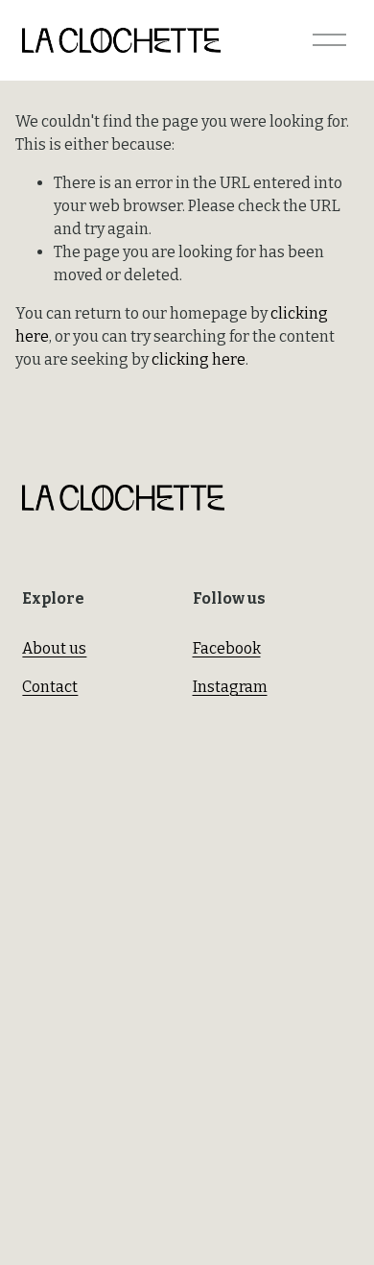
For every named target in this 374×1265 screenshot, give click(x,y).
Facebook (227, 648)
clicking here (198, 359)
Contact (50, 687)
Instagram (230, 687)
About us (54, 648)
